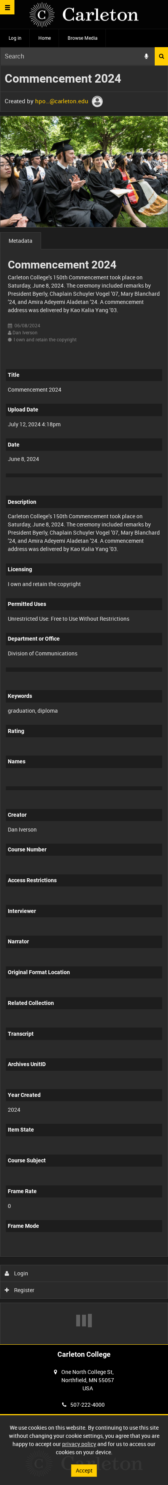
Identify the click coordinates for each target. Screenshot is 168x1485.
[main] (84, 704)
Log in (15, 38)
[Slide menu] (7, 7)
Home (44, 38)
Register (23, 1290)
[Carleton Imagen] (84, 14)
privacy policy (79, 1444)
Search (161, 56)
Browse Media (83, 38)
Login (20, 1273)
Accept (84, 1470)
